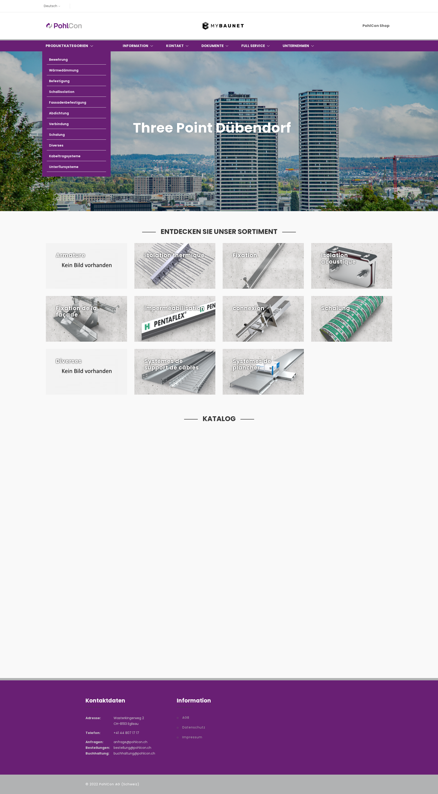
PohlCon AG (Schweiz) (119, 784)
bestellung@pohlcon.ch (132, 747)
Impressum (192, 737)
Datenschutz (193, 727)
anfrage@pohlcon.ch (130, 742)
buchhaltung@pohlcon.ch (134, 753)
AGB (185, 717)
